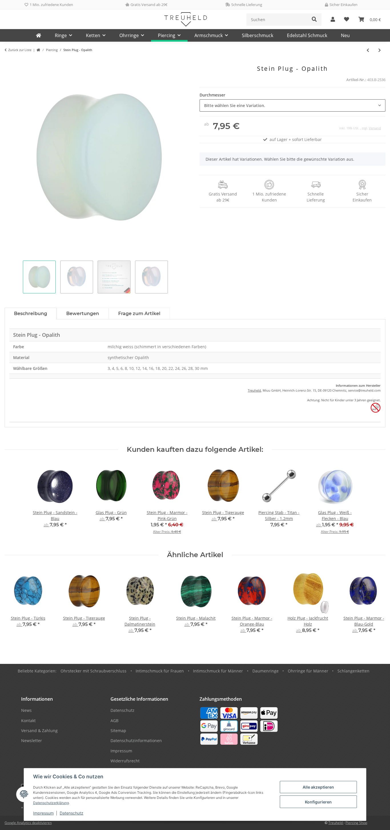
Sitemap (118, 730)
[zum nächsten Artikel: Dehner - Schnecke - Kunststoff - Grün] (379, 50)
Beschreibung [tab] (30, 313)
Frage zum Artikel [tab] (139, 313)
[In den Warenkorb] (9, 62)
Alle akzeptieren (318, 787)
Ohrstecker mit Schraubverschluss (93, 671)
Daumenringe (265, 671)
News (26, 710)
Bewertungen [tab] (82, 313)
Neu (345, 35)
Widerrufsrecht (125, 760)
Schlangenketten (353, 671)
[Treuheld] (38, 35)
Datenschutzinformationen (136, 740)
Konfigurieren (318, 801)
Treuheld (254, 390)
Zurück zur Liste (19, 50)
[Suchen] (314, 19)
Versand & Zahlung (39, 730)
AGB (114, 720)
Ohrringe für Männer (308, 671)
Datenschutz (71, 813)
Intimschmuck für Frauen (160, 671)
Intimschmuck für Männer (218, 671)
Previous (14, 605)
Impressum (43, 813)
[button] (332, 19)
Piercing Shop (356, 822)
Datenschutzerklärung (51, 803)
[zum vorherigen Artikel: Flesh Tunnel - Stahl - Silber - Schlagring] (368, 50)
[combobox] (292, 105)
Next (376, 605)
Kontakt (28, 720)
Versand (375, 128)
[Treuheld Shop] (38, 50)
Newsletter (31, 740)
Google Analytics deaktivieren (28, 822)
